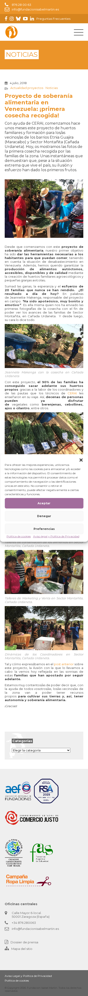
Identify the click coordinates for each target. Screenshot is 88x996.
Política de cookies (19, 536)
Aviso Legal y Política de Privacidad (28, 976)
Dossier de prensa (24, 942)
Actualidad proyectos (26, 88)
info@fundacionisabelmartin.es (35, 9)
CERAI (71, 393)
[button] (81, 460)
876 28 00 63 (21, 5)
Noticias (52, 88)
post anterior (64, 664)
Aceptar (44, 503)
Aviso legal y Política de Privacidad (56, 536)
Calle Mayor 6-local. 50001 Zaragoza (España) (31, 914)
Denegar (44, 516)
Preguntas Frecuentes (53, 18)
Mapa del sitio (21, 949)
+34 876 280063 (24, 922)
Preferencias (44, 529)
